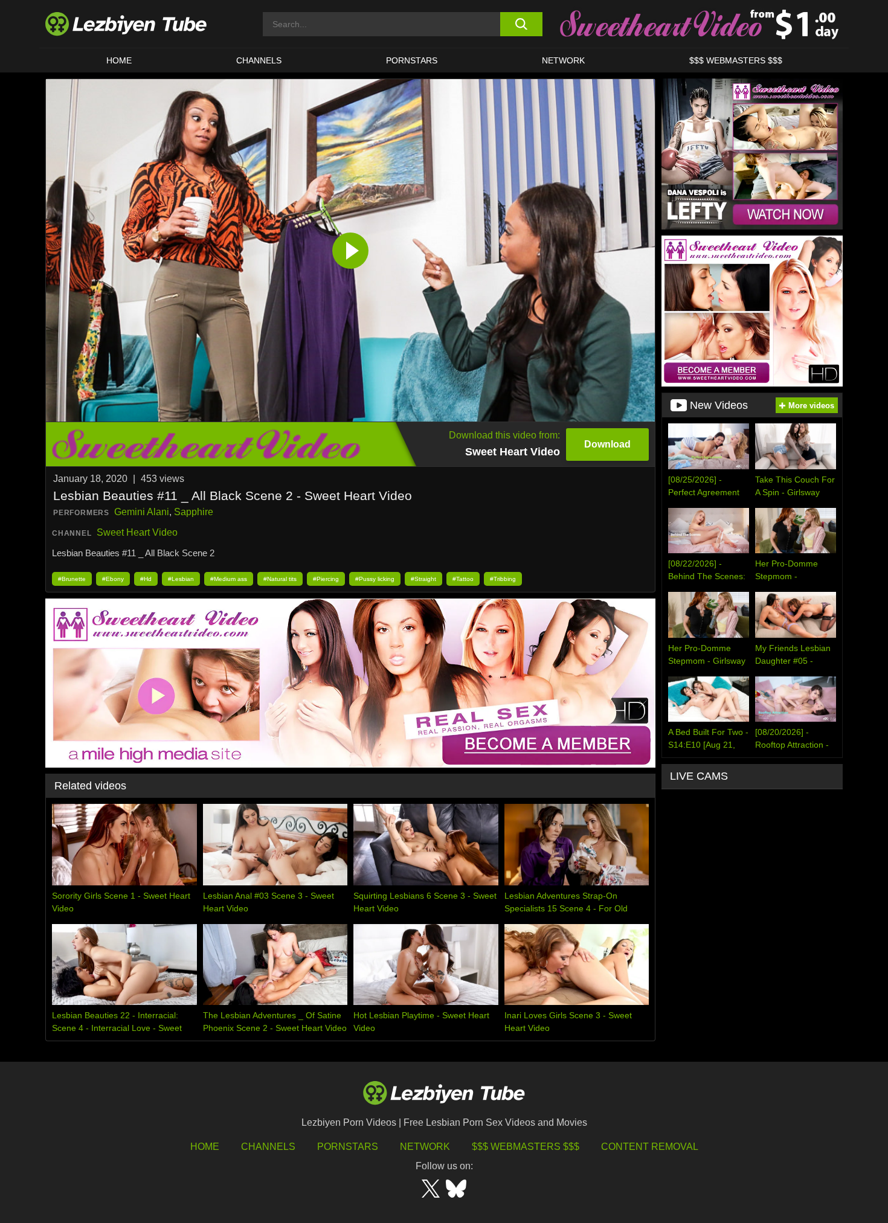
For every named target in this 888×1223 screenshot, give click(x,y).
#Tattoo (463, 579)
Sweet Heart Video (137, 532)
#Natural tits (280, 579)
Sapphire (193, 512)
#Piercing (326, 579)
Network (563, 60)
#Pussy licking (374, 579)
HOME (119, 60)
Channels (268, 1146)
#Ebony (113, 579)
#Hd (146, 579)
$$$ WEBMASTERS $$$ (735, 60)
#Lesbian (181, 579)
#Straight (423, 579)
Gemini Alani (141, 512)
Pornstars (411, 60)
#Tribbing (503, 579)
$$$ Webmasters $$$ (525, 1146)
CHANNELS (259, 60)
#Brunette (72, 579)
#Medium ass (228, 579)
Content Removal (649, 1146)
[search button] (521, 24)
